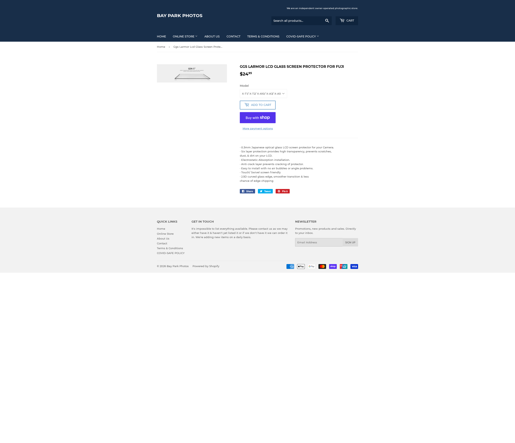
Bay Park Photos (179, 15)
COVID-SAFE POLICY (301, 36)
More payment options (258, 128)
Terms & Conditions (263, 36)
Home (161, 36)
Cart (350, 20)
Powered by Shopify (206, 266)
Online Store (184, 36)
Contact (233, 36)
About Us (212, 36)
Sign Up (350, 242)
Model (244, 86)
